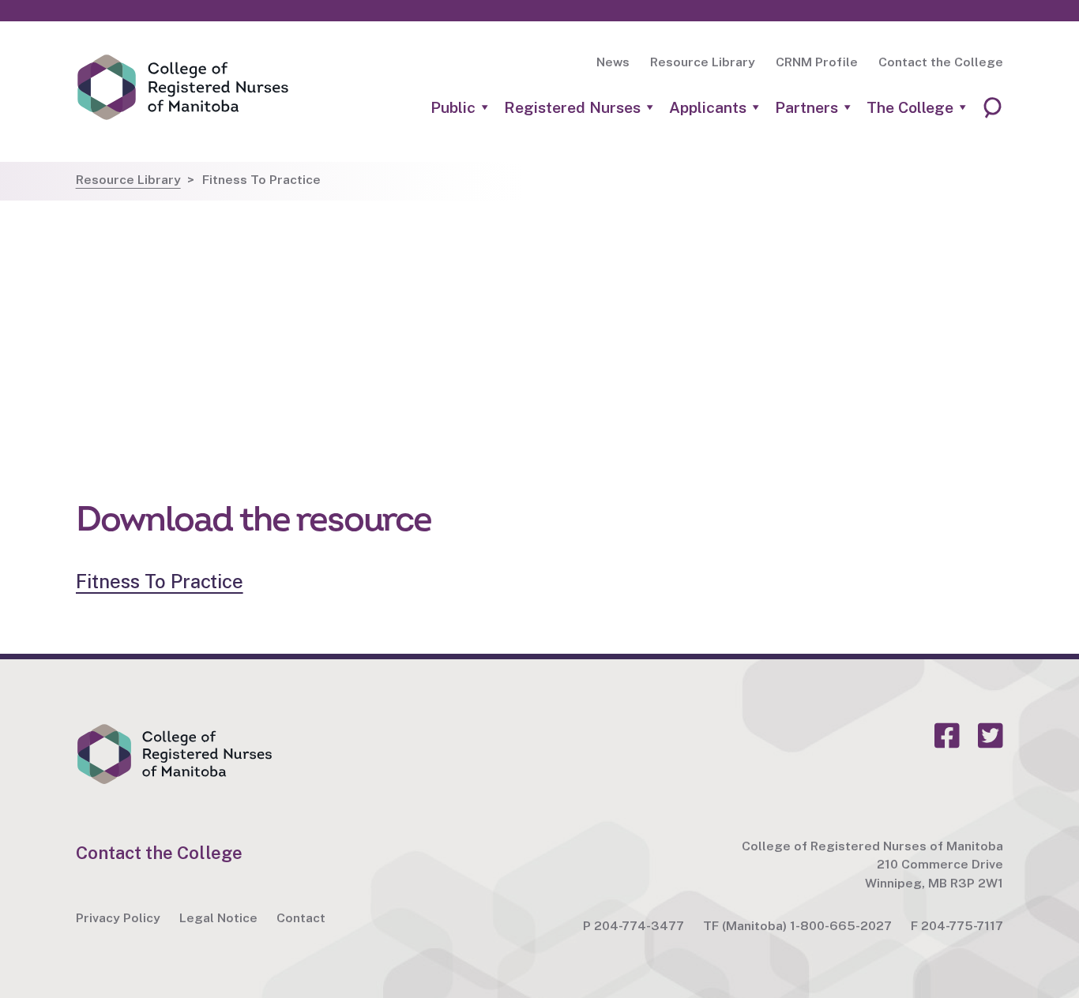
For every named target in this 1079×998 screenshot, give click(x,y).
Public (453, 107)
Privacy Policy (118, 917)
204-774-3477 (639, 925)
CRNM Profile (817, 61)
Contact (300, 917)
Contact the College (940, 61)
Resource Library (702, 61)
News (613, 61)
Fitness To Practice (159, 581)
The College (910, 107)
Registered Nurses (572, 107)
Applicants (707, 107)
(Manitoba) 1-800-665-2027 (807, 925)
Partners (806, 107)
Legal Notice (218, 917)
